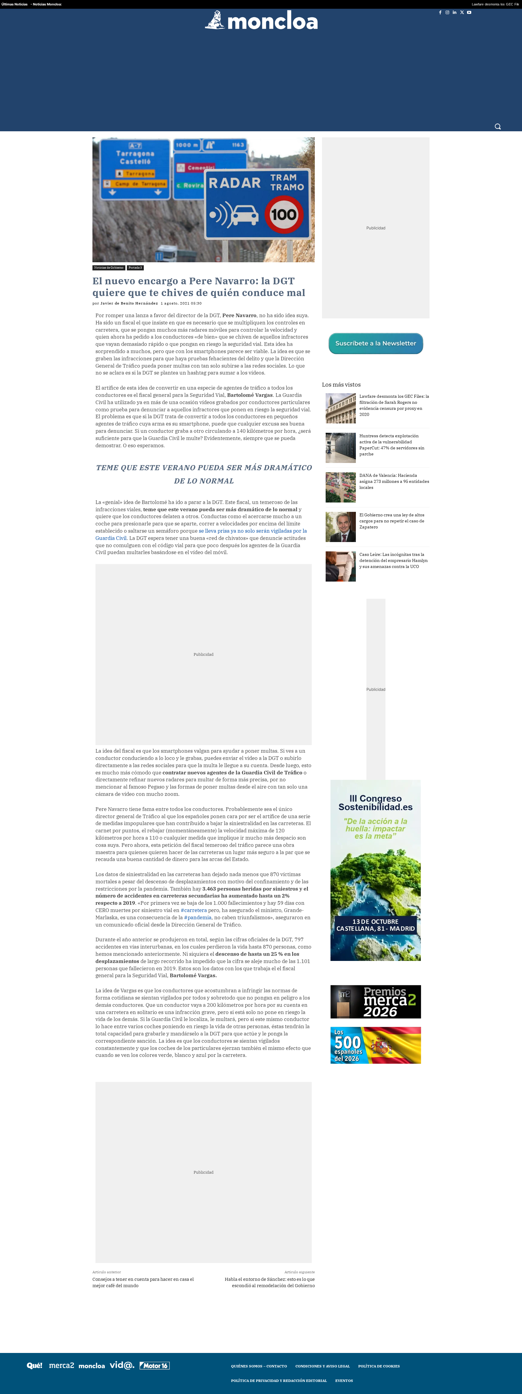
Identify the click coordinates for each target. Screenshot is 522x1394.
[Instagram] (447, 12)
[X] (462, 12)
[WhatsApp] (169, 1300)
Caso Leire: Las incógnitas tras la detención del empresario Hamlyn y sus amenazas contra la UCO (393, 551)
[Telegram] (183, 1300)
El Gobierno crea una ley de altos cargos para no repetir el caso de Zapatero (391, 512)
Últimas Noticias (14, 4)
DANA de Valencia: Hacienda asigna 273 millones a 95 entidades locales (394, 472)
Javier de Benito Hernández (129, 294)
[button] (497, 113)
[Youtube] (469, 12)
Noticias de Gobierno (109, 259)
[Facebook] (440, 12)
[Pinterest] (197, 1300)
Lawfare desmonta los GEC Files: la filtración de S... (447, 4)
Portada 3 (135, 259)
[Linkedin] (455, 12)
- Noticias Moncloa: (46, 4)
